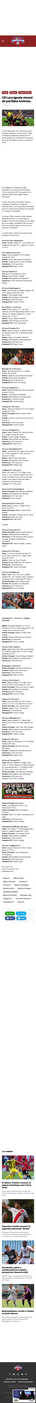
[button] (3, 41)
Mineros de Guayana (10, 895)
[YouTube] (22, 1374)
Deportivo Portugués (24, 888)
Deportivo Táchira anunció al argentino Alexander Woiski (16, 1227)
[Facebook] (13, 1374)
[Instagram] (18, 1374)
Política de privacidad (25, 1382)
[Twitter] (9, 1374)
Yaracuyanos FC (8, 902)
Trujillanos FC (7, 898)
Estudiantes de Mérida (10, 892)
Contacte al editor (9, 1382)
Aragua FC (6, 878)
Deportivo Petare (8, 888)
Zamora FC (20, 902)
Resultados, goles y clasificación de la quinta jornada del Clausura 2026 (15, 1269)
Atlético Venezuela (9, 881)
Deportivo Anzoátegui (21, 885)
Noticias (13, 92)
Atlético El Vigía (18, 878)
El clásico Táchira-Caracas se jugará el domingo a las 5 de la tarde (16, 1185)
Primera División (24, 92)
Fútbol (5, 92)
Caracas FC (7, 885)
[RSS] (26, 1374)
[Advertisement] (18, 17)
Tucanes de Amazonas (23, 898)
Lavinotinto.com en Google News (17, 1379)
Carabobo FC (23, 881)
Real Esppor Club (25, 895)
